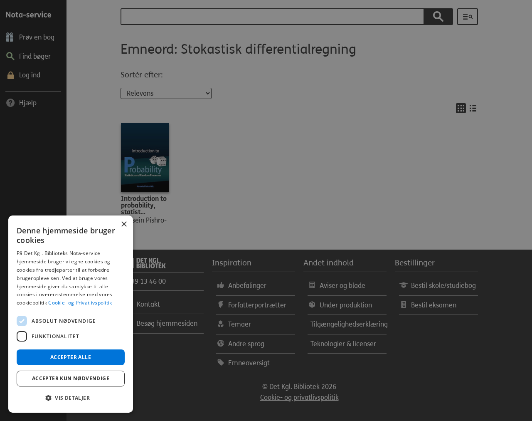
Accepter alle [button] (70, 357)
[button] (71, 398)
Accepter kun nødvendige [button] (70, 378)
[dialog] (70, 314)
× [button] (124, 224)
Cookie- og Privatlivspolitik (80, 302)
